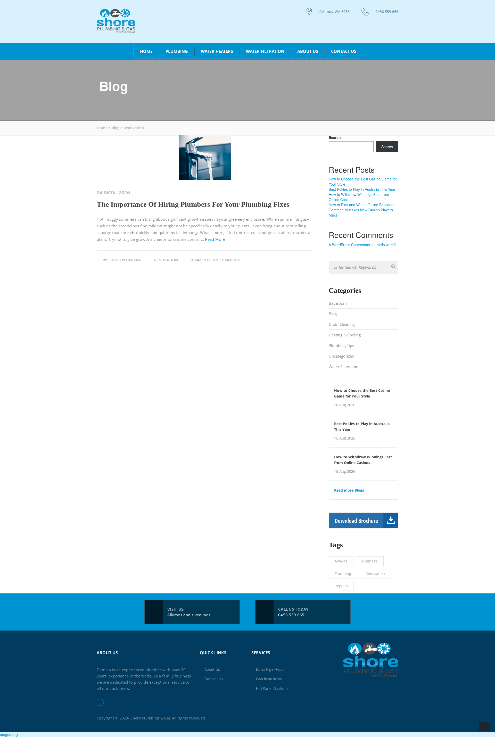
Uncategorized (341, 356)
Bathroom (338, 303)
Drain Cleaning (342, 324)
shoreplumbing (125, 260)
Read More (215, 239)
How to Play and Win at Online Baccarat (361, 204)
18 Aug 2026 (344, 405)
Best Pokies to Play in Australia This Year (362, 189)
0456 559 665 (387, 11)
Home (146, 51)
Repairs (341, 585)
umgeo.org (9, 734)
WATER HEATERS (217, 51)
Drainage (370, 561)
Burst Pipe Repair (271, 669)
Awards (341, 561)
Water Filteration (343, 366)
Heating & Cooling (345, 334)
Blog (333, 313)
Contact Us (343, 51)
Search (335, 137)
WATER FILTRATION (265, 51)
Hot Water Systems (272, 688)
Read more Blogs (349, 490)
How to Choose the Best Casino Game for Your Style (362, 393)
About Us (307, 51)
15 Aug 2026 (344, 438)
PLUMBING (177, 51)
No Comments (226, 260)
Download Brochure (356, 520)
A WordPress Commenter (349, 244)
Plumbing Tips (341, 345)
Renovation (166, 260)
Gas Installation (269, 678)
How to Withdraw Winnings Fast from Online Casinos (363, 459)
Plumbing (343, 573)
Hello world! (386, 244)
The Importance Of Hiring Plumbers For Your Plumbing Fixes (193, 204)
